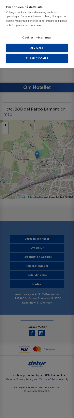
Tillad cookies (37, 58)
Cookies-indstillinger (37, 37)
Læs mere (35, 25)
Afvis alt (37, 48)
